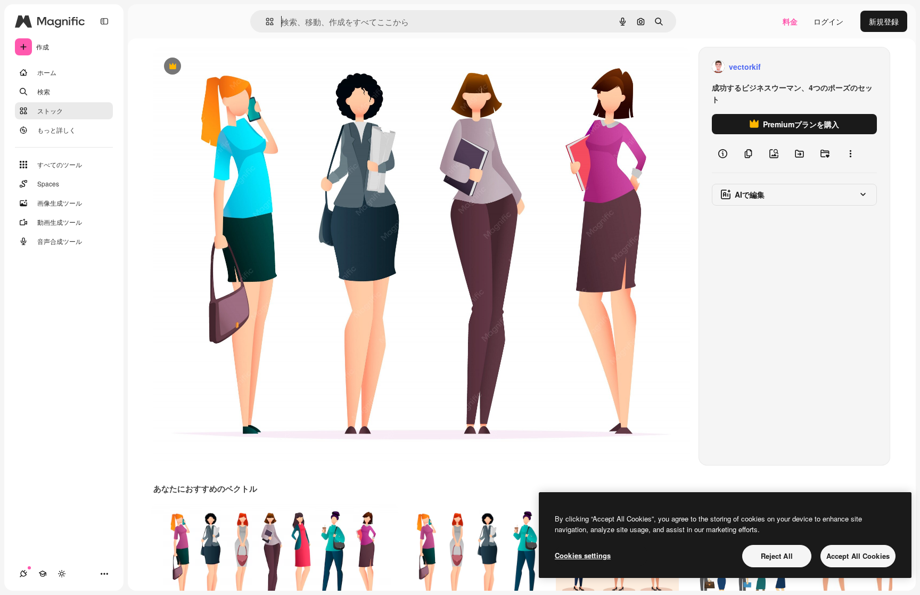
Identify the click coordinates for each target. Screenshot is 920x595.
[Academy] (42, 573)
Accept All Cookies (858, 556)
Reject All (777, 556)
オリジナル (227, 66)
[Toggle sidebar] (104, 21)
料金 (790, 21)
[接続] (23, 573)
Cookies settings (583, 555)
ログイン (828, 21)
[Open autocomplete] (265, 22)
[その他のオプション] (850, 153)
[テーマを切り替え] (61, 573)
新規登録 (884, 21)
